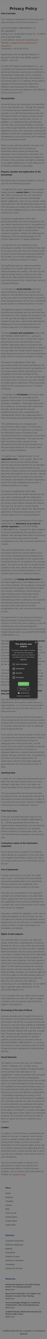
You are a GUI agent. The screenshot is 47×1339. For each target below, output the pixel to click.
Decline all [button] (23, 689)
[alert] (23, 669)
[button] (14, 664)
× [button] (36, 642)
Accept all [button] (23, 684)
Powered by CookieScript (23, 696)
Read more (23, 659)
